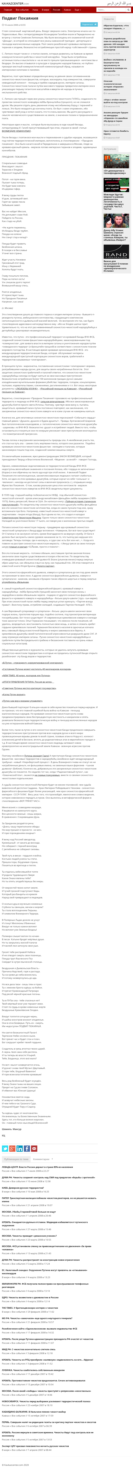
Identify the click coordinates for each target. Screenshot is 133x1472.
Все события (22, 9)
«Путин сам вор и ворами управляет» (22, 700)
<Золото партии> (45, 565)
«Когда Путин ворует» (13, 694)
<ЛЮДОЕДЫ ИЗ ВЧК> (26, 388)
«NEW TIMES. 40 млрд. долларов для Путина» (26, 675)
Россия (56, 9)
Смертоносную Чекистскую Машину (21, 517)
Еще (77, 9)
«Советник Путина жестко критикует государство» (29, 688)
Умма (35, 9)
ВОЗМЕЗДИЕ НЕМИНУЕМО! (16, 131)
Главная (8, 9)
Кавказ (67, 9)
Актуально (110, 148)
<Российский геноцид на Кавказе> (58, 388)
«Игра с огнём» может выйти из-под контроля (116, 102)
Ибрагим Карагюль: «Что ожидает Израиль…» (116, 28)
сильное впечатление (52, 401)
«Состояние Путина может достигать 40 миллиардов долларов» (36, 669)
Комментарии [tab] (43, 1159)
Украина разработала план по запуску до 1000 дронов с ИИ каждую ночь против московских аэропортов (116, 46)
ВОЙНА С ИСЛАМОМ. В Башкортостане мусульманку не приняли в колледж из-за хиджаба (115, 67)
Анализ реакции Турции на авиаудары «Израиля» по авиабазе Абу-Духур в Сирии (116, 118)
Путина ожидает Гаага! (36, 755)
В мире (45, 9)
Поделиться (88, 24)
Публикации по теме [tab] (16, 1159)
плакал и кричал (18, 546)
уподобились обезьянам (15, 582)
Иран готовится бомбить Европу (116, 134)
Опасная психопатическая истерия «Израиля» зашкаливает (114, 87)
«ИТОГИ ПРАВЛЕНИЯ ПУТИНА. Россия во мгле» (28, 681)
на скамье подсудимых (47, 775)
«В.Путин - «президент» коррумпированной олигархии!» (32, 662)
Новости (109, 19)
